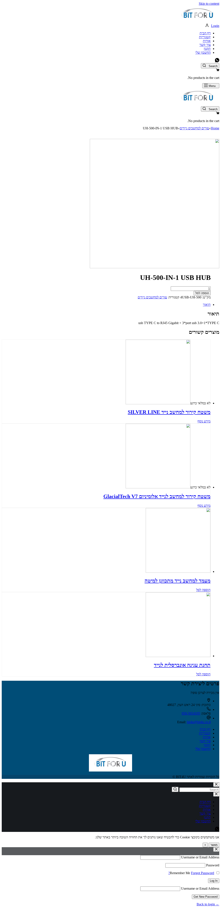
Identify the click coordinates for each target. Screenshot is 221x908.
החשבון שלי (203, 52)
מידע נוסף (203, 421)
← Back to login (208, 904)
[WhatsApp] (217, 61)
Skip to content (209, 3)
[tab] (106, 305)
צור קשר (205, 45)
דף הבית (205, 33)
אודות (207, 41)
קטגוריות (205, 37)
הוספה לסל (202, 293)
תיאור (207, 304)
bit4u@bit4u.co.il (199, 722)
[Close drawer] (216, 794)
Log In (214, 880)
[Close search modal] (216, 784)
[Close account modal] (216, 849)
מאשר (214, 845)
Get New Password (206, 896)
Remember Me (180, 873)
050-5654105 (191, 713)
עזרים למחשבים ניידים (152, 297)
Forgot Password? (191, 873)
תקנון (207, 48)
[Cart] (217, 70)
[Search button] (175, 789)
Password (212, 865)
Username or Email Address (200, 857)
